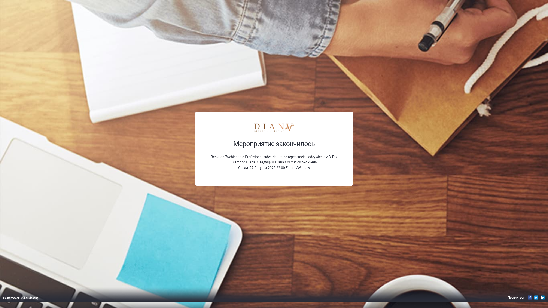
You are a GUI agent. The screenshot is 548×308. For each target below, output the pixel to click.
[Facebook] (530, 297)
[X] (536, 297)
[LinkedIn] (543, 297)
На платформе (20, 298)
